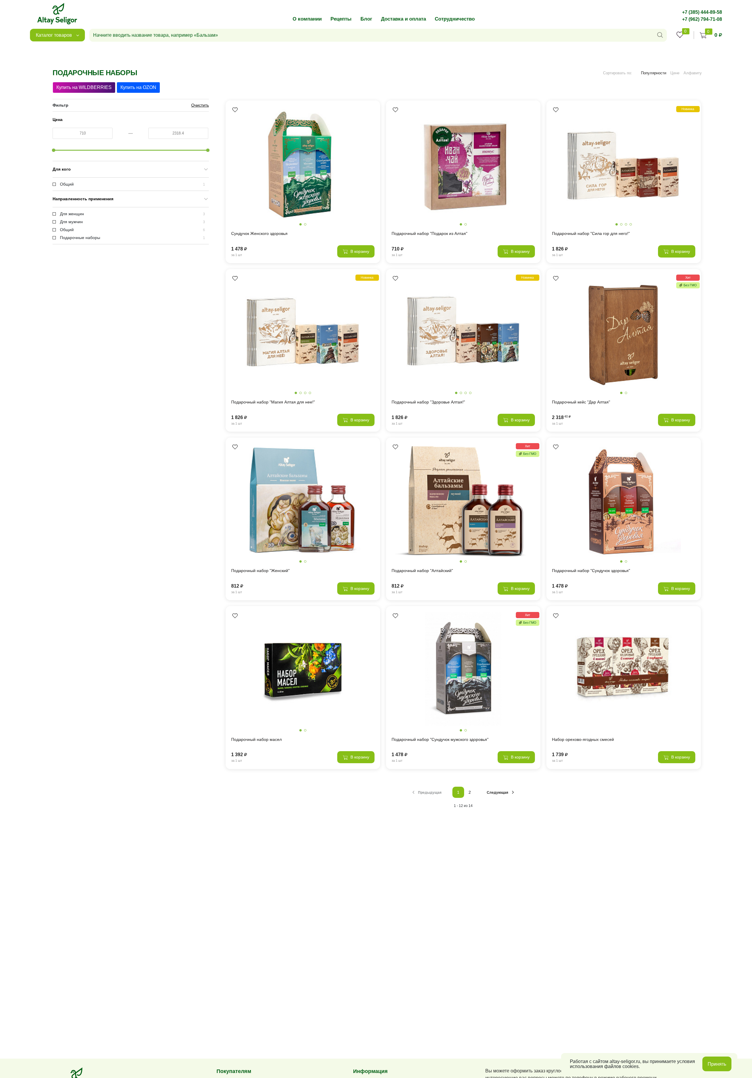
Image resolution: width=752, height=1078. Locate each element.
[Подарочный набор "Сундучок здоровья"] (623, 500)
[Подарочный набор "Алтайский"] (463, 500)
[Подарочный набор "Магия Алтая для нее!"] (303, 332)
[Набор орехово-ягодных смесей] (623, 669)
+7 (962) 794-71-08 (702, 19)
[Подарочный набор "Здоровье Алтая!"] (463, 332)
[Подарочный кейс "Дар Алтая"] (623, 332)
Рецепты (341, 19)
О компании (307, 19)
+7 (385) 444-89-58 (702, 12)
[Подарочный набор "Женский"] (303, 500)
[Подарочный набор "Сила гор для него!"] (623, 163)
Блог (366, 19)
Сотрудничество (455, 19)
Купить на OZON (138, 87)
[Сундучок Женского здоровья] (303, 163)
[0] (680, 34)
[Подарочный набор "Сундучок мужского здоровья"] (463, 669)
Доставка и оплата (403, 19)
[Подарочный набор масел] (303, 669)
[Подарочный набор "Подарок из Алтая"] (463, 163)
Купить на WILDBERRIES (84, 87)
